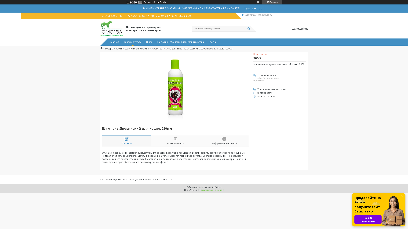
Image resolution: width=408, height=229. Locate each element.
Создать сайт (150, 2)
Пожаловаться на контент (212, 190)
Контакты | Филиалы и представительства (180, 42)
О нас (149, 42)
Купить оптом (253, 8)
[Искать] (248, 29)
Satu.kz (218, 187)
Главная (114, 42)
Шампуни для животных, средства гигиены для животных (156, 48)
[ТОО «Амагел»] (111, 28)
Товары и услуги (132, 42)
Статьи (212, 42)
